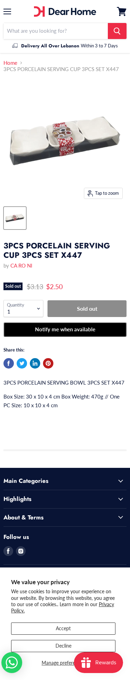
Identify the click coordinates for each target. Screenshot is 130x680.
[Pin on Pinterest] (48, 363)
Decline (63, 646)
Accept (63, 628)
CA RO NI (21, 265)
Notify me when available (65, 329)
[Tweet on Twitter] (22, 363)
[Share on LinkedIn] (35, 363)
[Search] (117, 31)
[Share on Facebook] (8, 363)
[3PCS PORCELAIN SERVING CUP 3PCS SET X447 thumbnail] (15, 218)
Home (10, 63)
